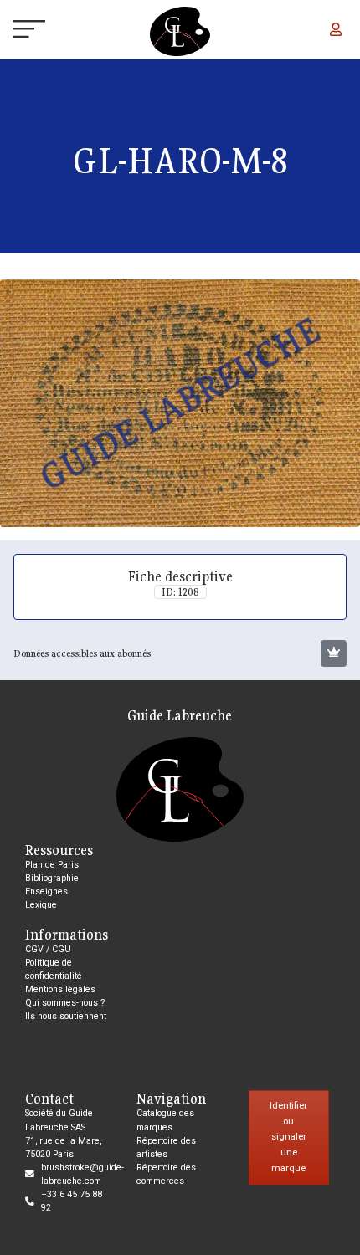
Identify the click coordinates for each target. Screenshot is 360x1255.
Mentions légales (60, 989)
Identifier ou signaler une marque (288, 1137)
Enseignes (46, 891)
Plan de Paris (52, 864)
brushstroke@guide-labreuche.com (82, 1174)
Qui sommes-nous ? (65, 1002)
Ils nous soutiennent (65, 1016)
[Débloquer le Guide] (334, 653)
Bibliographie (52, 878)
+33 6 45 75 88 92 (71, 1201)
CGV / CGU (48, 949)
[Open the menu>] (15, 31)
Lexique (41, 904)
